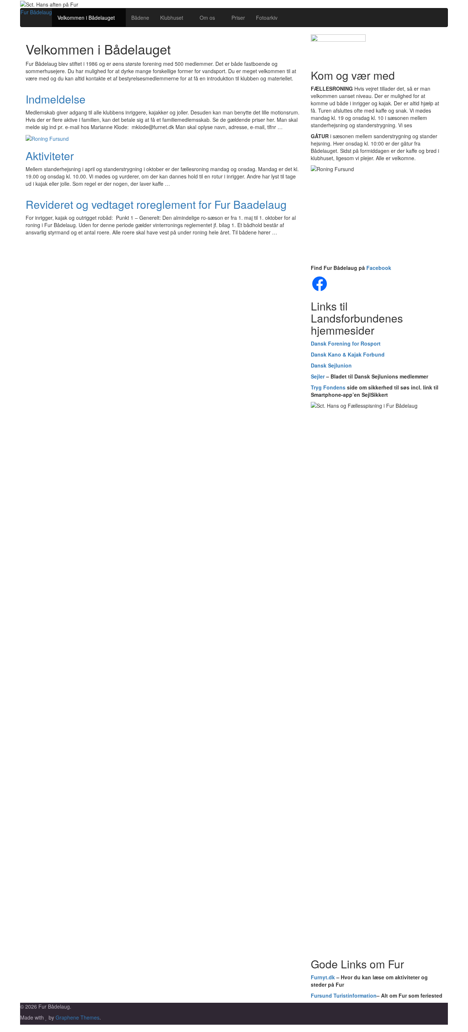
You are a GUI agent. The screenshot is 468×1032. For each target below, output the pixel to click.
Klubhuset (172, 17)
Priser (238, 17)
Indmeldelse (56, 99)
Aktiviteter (50, 155)
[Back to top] (2, 1028)
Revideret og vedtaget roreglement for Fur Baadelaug (156, 204)
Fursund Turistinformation (344, 995)
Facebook (378, 267)
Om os (208, 17)
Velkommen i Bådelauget (86, 17)
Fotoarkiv (267, 17)
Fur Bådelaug (36, 12)
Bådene (140, 17)
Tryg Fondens (328, 387)
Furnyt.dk (323, 977)
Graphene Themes (77, 1017)
